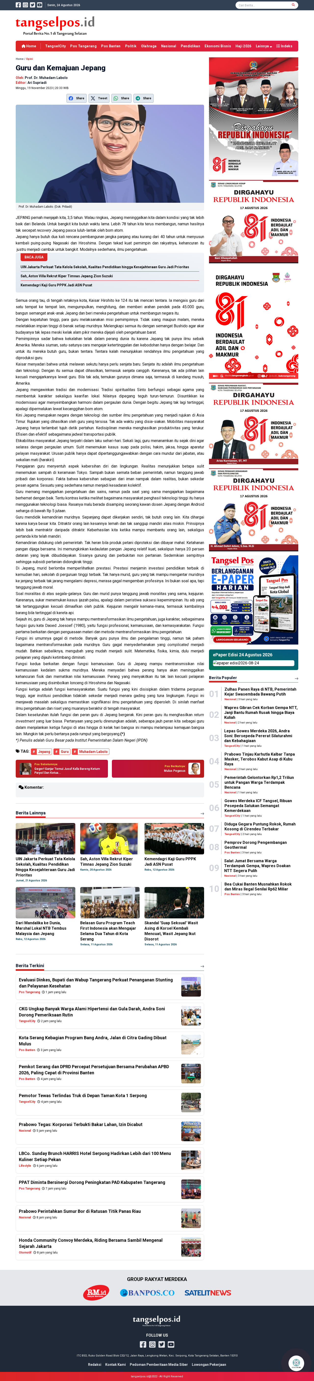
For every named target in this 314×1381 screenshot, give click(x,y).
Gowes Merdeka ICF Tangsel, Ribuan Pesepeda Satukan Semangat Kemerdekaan (258, 805)
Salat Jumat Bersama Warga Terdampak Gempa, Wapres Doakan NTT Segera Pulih (257, 866)
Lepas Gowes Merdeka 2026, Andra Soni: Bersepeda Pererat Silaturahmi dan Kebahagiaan (258, 736)
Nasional (168, 46)
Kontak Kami (115, 1365)
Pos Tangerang (83, 46)
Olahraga (149, 46)
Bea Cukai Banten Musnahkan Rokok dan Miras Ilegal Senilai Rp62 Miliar (258, 886)
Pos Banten (111, 46)
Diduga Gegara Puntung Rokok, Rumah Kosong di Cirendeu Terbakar (260, 826)
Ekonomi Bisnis (218, 46)
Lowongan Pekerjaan (209, 1365)
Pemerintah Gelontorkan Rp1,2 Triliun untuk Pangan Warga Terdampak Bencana (259, 782)
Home (31, 46)
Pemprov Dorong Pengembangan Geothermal (255, 845)
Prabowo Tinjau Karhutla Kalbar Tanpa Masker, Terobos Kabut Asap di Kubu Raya (259, 759)
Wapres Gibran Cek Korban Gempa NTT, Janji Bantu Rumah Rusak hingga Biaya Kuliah (261, 712)
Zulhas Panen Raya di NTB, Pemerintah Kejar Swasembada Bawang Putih (260, 692)
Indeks (286, 46)
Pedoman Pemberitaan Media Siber (159, 1365)
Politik (130, 46)
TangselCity (55, 46)
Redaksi (94, 1365)
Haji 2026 (243, 46)
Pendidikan (190, 46)
